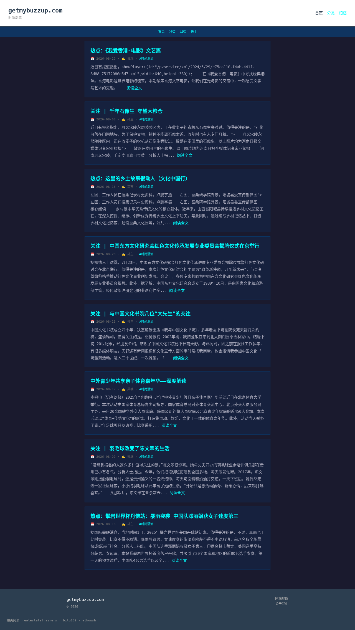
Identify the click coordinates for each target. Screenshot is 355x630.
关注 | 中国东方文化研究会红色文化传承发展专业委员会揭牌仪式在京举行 (174, 246)
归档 (343, 13)
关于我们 (281, 604)
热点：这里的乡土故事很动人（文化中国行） (140, 178)
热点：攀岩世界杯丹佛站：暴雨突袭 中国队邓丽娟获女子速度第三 (164, 516)
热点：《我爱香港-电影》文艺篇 (125, 51)
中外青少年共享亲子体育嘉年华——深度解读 (138, 381)
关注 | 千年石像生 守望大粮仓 (126, 111)
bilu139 (70, 620)
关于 (194, 32)
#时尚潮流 (146, 58)
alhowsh (89, 620)
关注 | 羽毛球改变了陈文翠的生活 (129, 448)
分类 (331, 13)
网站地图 (281, 599)
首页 (319, 13)
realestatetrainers (39, 620)
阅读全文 (134, 88)
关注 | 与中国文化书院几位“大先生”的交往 (140, 314)
